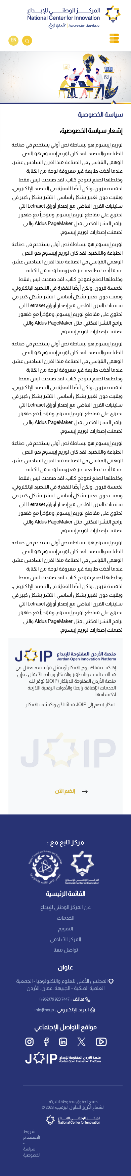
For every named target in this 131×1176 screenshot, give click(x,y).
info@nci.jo (44, 1010)
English (13, 41)
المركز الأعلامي (65, 939)
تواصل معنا (65, 950)
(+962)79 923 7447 (54, 1000)
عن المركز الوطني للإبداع (65, 907)
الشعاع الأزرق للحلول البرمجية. (79, 1108)
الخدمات (65, 918)
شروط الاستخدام (31, 1135)
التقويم (65, 929)
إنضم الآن (65, 791)
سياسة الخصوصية (32, 1152)
